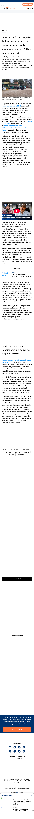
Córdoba (4, 449)
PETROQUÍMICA (26, 449)
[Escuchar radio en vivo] (2, 8)
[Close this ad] (33, 810)
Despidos (17, 452)
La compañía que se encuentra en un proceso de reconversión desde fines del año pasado (16, 360)
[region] (17, 24)
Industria (11, 454)
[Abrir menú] (2, 4)
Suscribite (17, 729)
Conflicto (26, 452)
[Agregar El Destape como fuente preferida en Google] (17, 76)
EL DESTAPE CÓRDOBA (18, 456)
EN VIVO (30, 8)
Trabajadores (21, 454)
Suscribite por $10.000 (27, 4)
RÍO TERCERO (8, 452)
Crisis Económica (14, 449)
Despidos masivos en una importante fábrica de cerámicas (21, 275)
